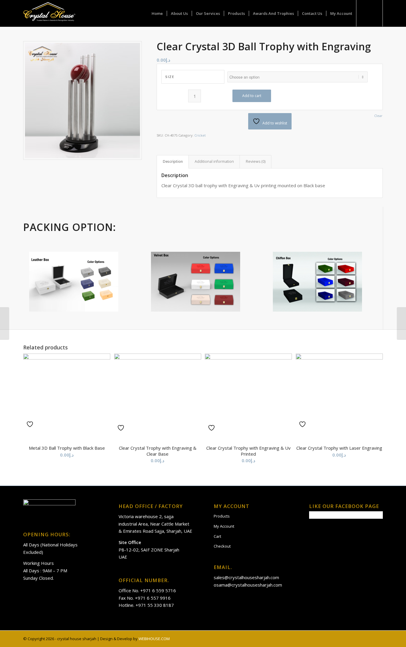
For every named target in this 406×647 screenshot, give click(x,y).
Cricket (200, 135)
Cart (217, 536)
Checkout (222, 546)
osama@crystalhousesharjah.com (248, 585)
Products (222, 516)
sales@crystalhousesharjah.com (246, 577)
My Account (224, 526)
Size (169, 76)
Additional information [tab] (214, 161)
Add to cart (251, 95)
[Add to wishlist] (30, 424)
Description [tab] (173, 161)
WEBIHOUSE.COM (154, 638)
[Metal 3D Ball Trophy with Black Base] (401, 323)
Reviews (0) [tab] (255, 161)
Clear (378, 115)
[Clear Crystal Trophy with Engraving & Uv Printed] (4, 323)
